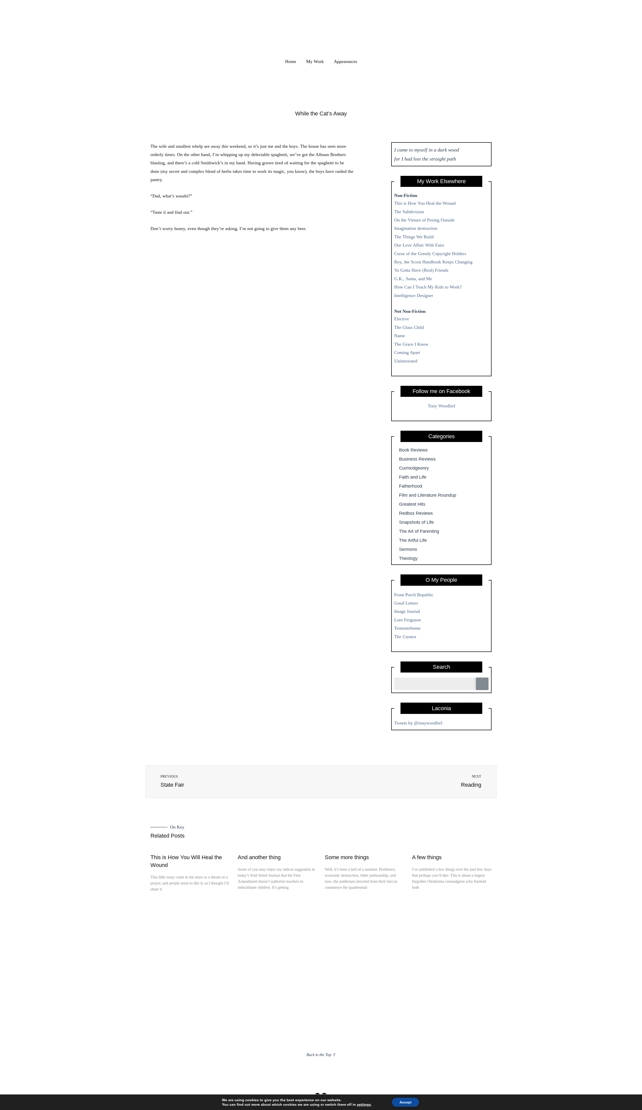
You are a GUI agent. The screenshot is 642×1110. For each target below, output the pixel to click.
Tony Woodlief (441, 405)
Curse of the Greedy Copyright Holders (430, 253)
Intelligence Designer (413, 295)
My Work (315, 61)
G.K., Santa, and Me (413, 278)
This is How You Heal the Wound (425, 203)
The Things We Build (414, 236)
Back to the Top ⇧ (321, 1055)
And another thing (259, 857)
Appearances (345, 61)
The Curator (405, 636)
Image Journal (407, 611)
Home (290, 61)
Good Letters (406, 603)
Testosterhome (407, 628)
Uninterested (405, 360)
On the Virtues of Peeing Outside (424, 220)
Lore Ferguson (407, 619)
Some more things (347, 857)
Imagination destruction (415, 228)
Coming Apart (407, 352)
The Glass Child (409, 327)
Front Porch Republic (413, 594)
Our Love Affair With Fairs (419, 245)
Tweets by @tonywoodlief (418, 722)
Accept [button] (405, 1102)
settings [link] (364, 1104)
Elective (401, 318)
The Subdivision (409, 211)
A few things (427, 857)
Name (399, 335)
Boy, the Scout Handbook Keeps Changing (433, 261)
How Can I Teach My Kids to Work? (428, 286)
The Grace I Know (411, 344)
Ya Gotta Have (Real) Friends (421, 270)
